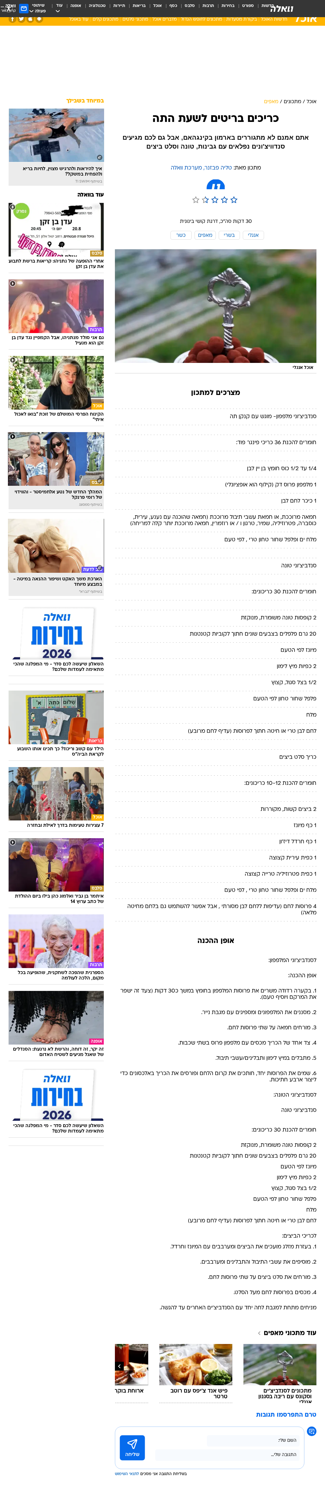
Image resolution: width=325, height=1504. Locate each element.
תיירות (119, 6)
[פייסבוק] (13, 19)
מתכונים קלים (105, 19)
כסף (173, 6)
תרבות (208, 6)
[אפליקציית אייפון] (30, 19)
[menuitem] (244, 8)
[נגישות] (9, 8)
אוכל (157, 6)
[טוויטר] (21, 19)
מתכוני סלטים (135, 19)
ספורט (248, 6)
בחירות (228, 6)
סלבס (190, 6)
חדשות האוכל (274, 19)
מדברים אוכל (164, 19)
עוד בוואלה (90, 195)
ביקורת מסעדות (241, 19)
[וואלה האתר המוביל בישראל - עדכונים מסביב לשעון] (281, 8)
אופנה (75, 6)
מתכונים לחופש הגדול (201, 19)
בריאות (139, 6)
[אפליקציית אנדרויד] (39, 19)
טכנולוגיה (97, 6)
